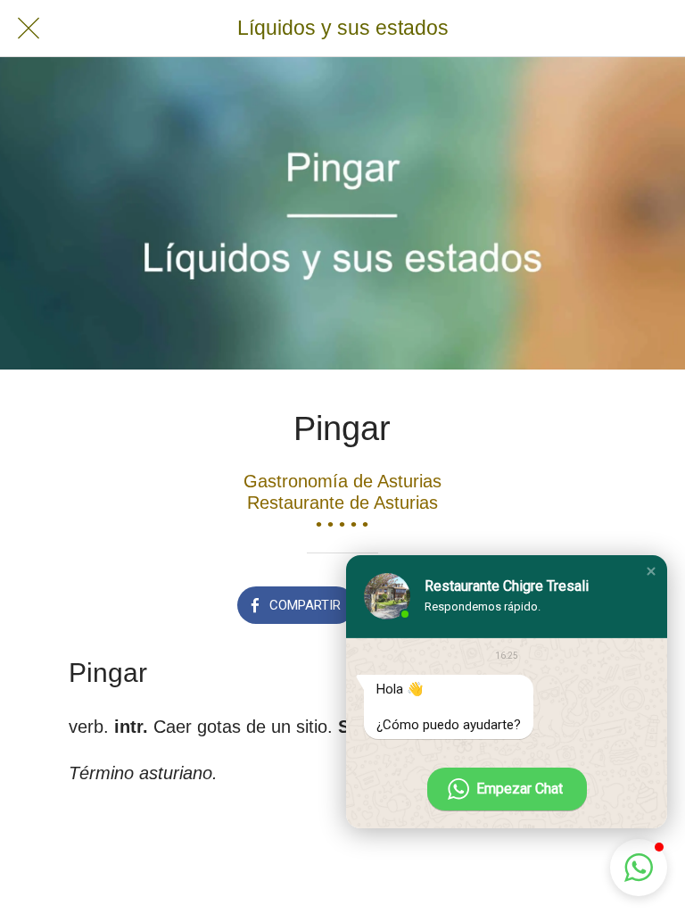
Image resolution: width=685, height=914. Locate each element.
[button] (651, 571)
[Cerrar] (28, 28)
